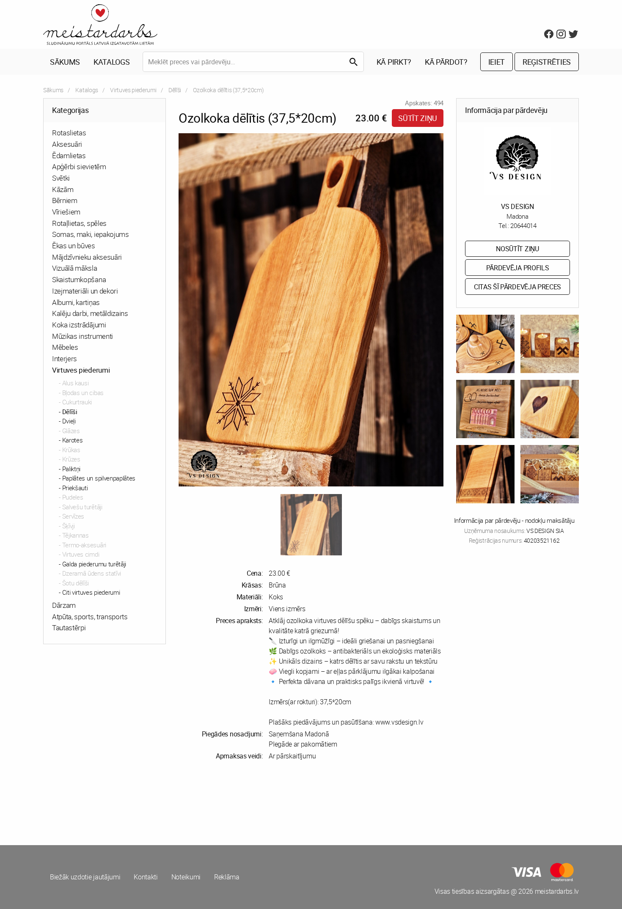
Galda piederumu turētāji (94, 564)
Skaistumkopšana (79, 279)
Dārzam (64, 605)
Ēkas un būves (73, 245)
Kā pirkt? (394, 62)
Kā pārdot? (446, 62)
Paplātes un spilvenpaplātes (98, 478)
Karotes (72, 440)
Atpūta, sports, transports (90, 616)
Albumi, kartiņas (76, 302)
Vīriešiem (66, 212)
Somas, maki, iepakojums (90, 234)
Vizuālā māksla (74, 268)
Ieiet (496, 62)
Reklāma (226, 877)
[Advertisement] (175, 803)
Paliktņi (71, 468)
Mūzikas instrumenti (82, 336)
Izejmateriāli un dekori (85, 291)
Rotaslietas (69, 132)
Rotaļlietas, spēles (79, 223)
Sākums (65, 62)
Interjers (64, 358)
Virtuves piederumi (133, 90)
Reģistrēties (547, 62)
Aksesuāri (67, 144)
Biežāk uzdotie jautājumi (85, 877)
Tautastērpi (68, 627)
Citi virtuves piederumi (91, 592)
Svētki (61, 178)
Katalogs (111, 62)
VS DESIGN (517, 206)
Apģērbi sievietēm (79, 166)
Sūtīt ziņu (417, 118)
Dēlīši (174, 90)
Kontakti (145, 877)
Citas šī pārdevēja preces (517, 286)
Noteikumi (186, 877)
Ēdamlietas (69, 155)
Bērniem (64, 200)
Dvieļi (69, 421)
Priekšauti (75, 487)
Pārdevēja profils (517, 267)
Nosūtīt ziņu (517, 248)
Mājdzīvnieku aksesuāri (87, 257)
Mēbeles (65, 347)
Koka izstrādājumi (79, 325)
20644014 (523, 225)
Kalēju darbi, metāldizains (90, 313)
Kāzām (62, 189)
